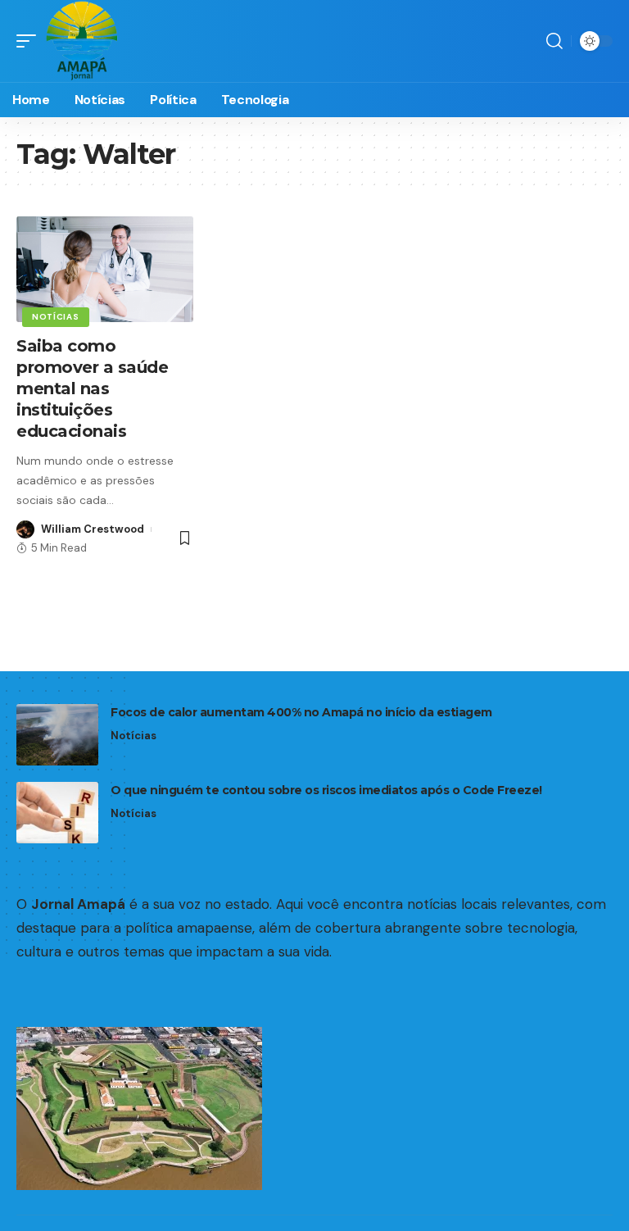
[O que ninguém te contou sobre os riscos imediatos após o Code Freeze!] (57, 812)
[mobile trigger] (30, 41)
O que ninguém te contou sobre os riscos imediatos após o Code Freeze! (326, 790)
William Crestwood (92, 529)
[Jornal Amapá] (82, 41)
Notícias (55, 316)
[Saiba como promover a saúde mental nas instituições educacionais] (104, 269)
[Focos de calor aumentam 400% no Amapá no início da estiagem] (57, 734)
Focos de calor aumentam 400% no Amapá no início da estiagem (301, 712)
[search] (554, 41)
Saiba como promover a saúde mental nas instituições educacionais (92, 388)
